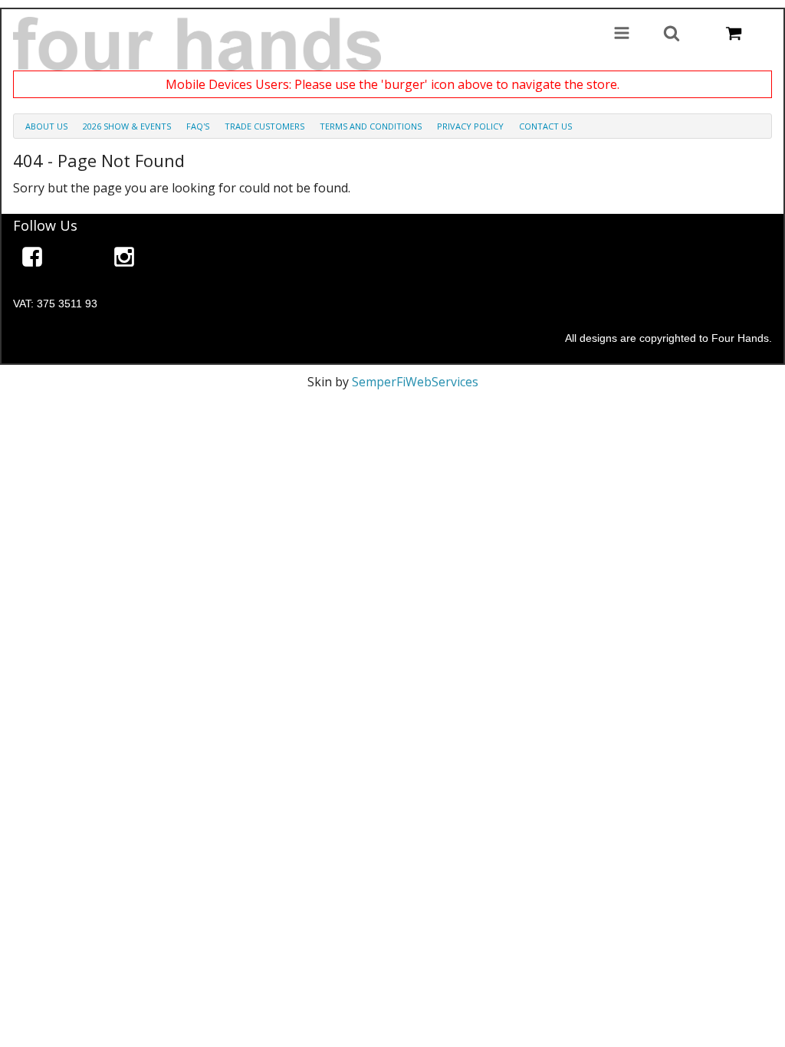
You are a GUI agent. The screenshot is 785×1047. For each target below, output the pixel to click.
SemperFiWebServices (415, 381)
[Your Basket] (733, 34)
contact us (545, 126)
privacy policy (470, 126)
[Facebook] (32, 259)
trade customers (264, 126)
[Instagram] (124, 259)
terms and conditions (371, 126)
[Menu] (621, 34)
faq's (197, 126)
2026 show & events (127, 126)
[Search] (671, 34)
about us (46, 126)
